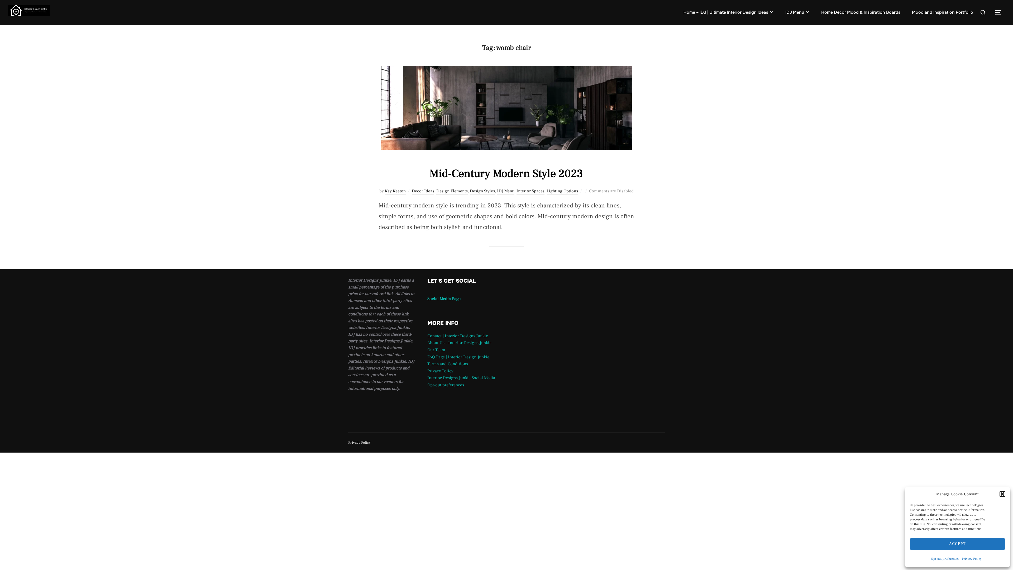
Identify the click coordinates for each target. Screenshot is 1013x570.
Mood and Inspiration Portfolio (942, 12)
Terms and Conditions (447, 364)
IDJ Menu (794, 12)
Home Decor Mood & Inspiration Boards (860, 12)
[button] (1002, 494)
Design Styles (482, 191)
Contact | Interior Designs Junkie (457, 336)
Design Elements (452, 191)
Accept (957, 543)
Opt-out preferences (945, 559)
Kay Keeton (395, 191)
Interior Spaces (530, 191)
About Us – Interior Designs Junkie (459, 342)
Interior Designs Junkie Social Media (461, 378)
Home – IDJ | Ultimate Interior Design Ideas (726, 12)
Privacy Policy (972, 559)
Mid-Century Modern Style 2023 (506, 174)
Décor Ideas (423, 191)
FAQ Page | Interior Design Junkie (458, 357)
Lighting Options (562, 191)
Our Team (436, 350)
